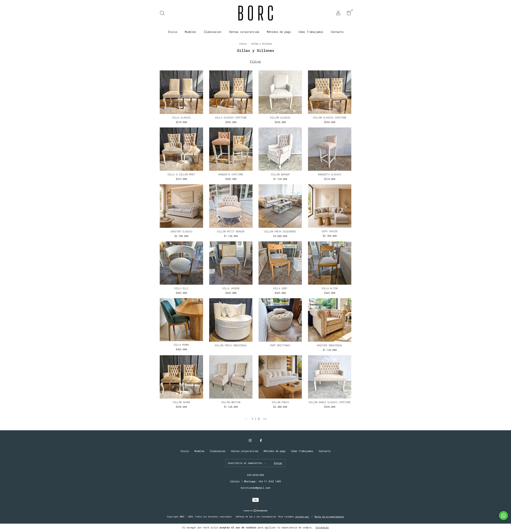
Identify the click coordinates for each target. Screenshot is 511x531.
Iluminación (212, 32)
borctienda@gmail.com (255, 487)
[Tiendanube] (255, 511)
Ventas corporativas (244, 32)
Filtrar (255, 61)
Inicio (172, 32)
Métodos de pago (279, 32)
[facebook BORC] (260, 440)
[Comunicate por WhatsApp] (503, 515)
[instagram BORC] (250, 440)
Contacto (337, 32)
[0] (347, 13)
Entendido (322, 527)
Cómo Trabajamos (310, 32)
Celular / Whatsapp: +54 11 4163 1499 (255, 481)
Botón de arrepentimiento (329, 516)
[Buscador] (163, 13)
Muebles (190, 32)
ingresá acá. (302, 516)
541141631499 (255, 475)
